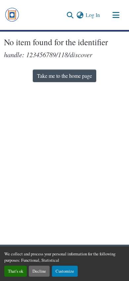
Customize (65, 271)
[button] (12, 15)
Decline (39, 271)
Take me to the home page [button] (64, 75)
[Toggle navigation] (116, 15)
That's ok (15, 271)
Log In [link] (93, 14)
